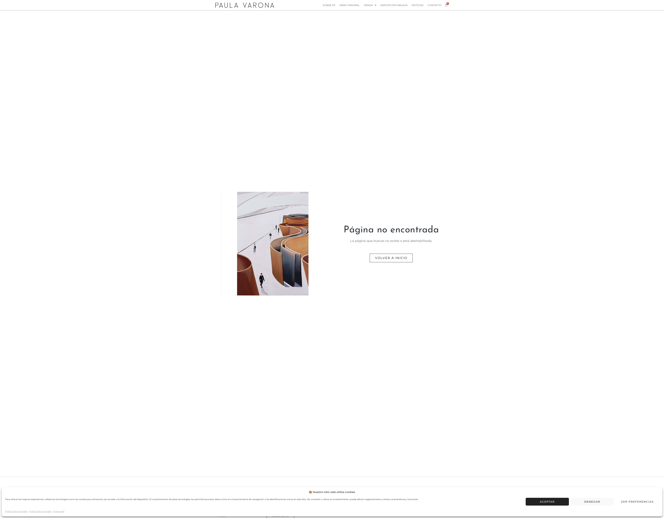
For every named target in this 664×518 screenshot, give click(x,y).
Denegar (592, 501)
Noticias (417, 5)
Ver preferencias (637, 501)
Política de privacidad (16, 511)
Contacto (435, 5)
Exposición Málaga (394, 5)
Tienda (368, 5)
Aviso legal (58, 511)
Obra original (349, 5)
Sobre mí (329, 5)
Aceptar (547, 501)
